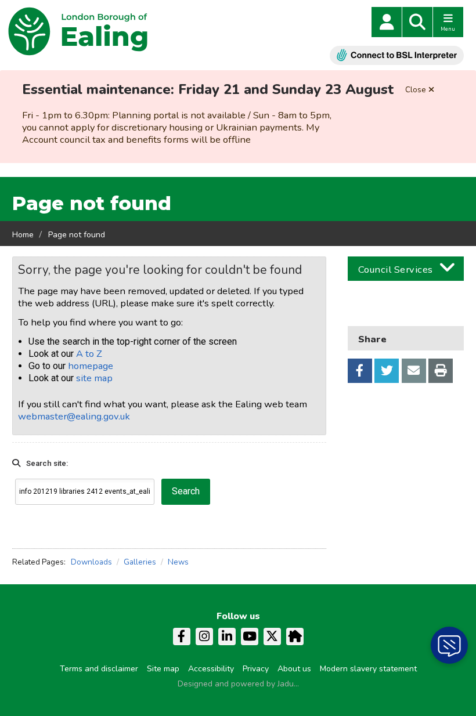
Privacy (256, 668)
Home (23, 234)
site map (94, 378)
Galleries (140, 561)
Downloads (91, 561)
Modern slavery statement (368, 668)
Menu (448, 29)
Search (417, 22)
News (178, 561)
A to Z (89, 353)
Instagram (204, 636)
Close (415, 89)
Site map (163, 668)
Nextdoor (295, 636)
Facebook (360, 371)
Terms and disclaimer (99, 668)
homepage (90, 366)
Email (414, 371)
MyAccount (387, 22)
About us (294, 668)
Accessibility (211, 668)
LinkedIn (227, 636)
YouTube (249, 636)
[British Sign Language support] (397, 55)
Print (440, 371)
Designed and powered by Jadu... (238, 683)
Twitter (386, 371)
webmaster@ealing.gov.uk (74, 416)
